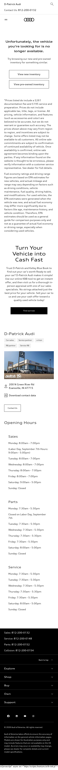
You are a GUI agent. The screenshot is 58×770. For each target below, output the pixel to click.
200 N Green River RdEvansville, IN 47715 (21, 386)
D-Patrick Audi (12, 4)
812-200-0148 (23, 638)
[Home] (29, 19)
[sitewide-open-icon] (52, 4)
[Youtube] (25, 716)
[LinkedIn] (16, 716)
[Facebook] (8, 716)
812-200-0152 (21, 644)
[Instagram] (33, 716)
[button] (29, 668)
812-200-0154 (25, 650)
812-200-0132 (27, 10)
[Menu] (6, 19)
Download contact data (22, 395)
